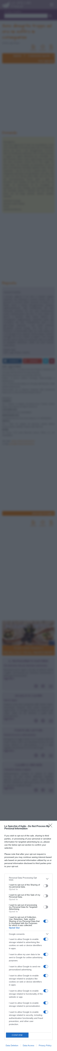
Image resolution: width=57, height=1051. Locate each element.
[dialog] (28, 936)
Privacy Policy (45, 1045)
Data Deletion (12, 1045)
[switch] (45, 885)
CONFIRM (17, 1035)
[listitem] (28, 879)
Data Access (28, 1045)
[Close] (51, 826)
